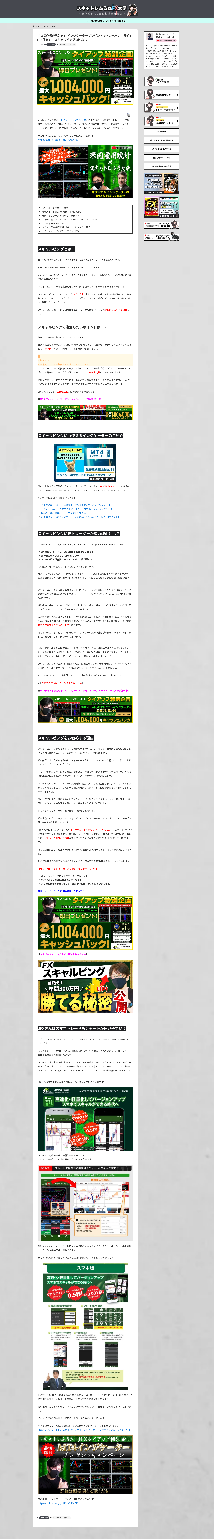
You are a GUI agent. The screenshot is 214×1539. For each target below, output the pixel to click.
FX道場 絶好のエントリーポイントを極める (63, 512)
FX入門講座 (51, 44)
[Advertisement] (161, 280)
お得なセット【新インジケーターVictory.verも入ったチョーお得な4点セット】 (80, 516)
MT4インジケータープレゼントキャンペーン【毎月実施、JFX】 (72, 399)
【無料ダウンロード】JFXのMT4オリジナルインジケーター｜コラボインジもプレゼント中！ (84, 1429)
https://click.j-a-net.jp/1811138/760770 (58, 139)
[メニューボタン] (208, 7)
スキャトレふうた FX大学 (73, 120)
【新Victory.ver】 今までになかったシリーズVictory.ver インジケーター (78, 509)
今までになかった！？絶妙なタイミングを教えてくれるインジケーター (76, 505)
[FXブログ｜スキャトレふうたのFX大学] (107, 10)
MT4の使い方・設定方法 (67, 44)
